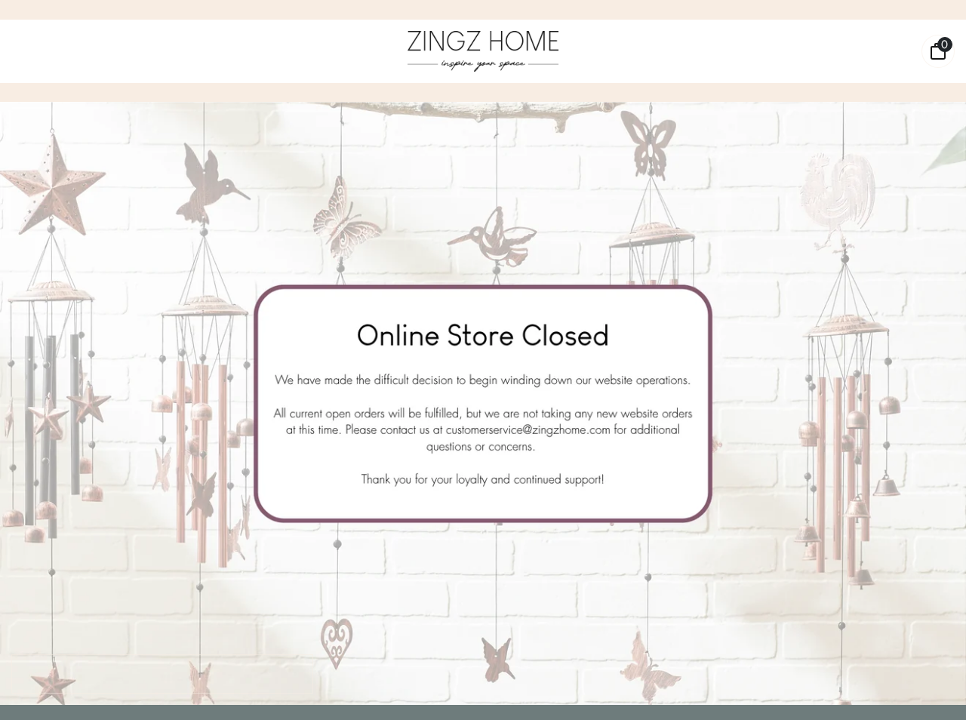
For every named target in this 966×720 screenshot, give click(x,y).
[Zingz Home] (483, 51)
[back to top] (932, 687)
